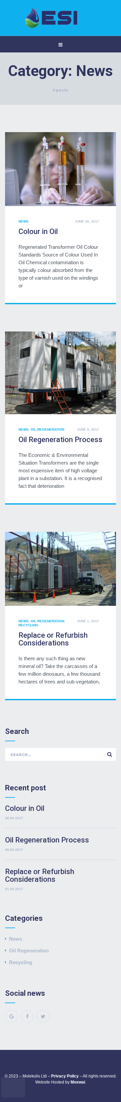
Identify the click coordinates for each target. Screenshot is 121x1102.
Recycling (28, 625)
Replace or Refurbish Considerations (53, 639)
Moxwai (78, 1082)
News (23, 221)
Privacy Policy (65, 1076)
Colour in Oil (38, 231)
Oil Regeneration (47, 429)
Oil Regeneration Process (60, 439)
